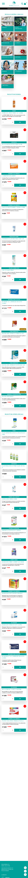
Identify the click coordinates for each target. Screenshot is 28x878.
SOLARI (14, 110)
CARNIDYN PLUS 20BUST (9, 176)
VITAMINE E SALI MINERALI (14, 173)
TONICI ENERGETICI (14, 331)
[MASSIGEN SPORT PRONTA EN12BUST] (14, 588)
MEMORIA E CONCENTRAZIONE (14, 394)
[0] (25, 4)
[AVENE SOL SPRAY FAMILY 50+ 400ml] (14, 107)
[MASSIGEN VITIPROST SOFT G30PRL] (14, 619)
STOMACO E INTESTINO (14, 528)
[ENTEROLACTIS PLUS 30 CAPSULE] (13, 525)
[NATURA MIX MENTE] (14, 391)
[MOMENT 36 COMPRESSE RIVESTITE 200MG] (14, 296)
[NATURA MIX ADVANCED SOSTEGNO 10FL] (14, 359)
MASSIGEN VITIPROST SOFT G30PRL (12, 625)
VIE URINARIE (14, 622)
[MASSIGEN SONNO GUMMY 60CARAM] (14, 556)
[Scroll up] (25, 874)
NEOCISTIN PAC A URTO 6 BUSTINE (11, 689)
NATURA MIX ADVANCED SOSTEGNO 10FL (13, 365)
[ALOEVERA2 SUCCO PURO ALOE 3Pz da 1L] (14, 460)
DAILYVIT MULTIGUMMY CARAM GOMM (13, 207)
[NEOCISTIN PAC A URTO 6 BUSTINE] (14, 684)
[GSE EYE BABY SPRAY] (14, 265)
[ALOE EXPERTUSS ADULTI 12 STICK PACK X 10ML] (14, 427)
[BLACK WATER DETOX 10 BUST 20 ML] (14, 139)
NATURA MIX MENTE (8, 396)
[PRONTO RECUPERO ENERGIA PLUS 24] (14, 715)
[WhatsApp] (25, 871)
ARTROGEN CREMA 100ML (9, 499)
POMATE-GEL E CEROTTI (14, 497)
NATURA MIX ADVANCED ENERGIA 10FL (13, 333)
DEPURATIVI (14, 142)
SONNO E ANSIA (14, 559)
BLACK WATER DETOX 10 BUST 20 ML (12, 144)
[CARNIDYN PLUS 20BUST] (14, 170)
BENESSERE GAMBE (14, 236)
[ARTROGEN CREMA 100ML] (14, 494)
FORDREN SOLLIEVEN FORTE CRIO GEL (13, 239)
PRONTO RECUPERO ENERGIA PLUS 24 (12, 721)
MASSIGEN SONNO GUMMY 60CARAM (13, 562)
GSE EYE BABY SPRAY (8, 270)
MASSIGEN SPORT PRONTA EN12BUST (12, 593)
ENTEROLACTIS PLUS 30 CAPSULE (11, 530)
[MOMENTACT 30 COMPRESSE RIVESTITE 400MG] (14, 651)
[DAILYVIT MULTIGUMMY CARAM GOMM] (14, 202)
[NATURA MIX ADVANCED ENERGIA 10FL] (14, 328)
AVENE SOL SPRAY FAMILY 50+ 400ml (12, 113)
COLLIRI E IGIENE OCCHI (14, 268)
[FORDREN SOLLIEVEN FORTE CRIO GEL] (14, 233)
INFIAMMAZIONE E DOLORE (14, 299)
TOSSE (14, 430)
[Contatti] (25, 867)
